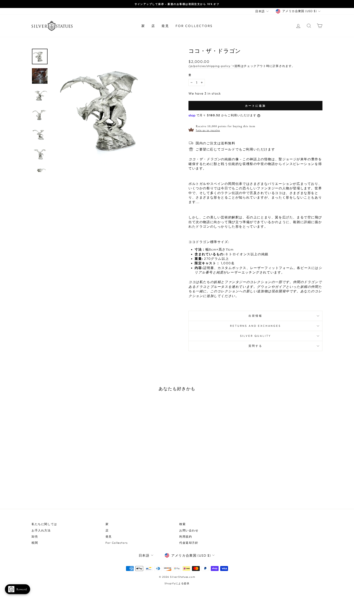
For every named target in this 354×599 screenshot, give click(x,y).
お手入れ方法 (41, 530)
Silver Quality (255, 335)
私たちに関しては (44, 524)
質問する (255, 345)
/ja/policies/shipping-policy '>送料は (216, 66)
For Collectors (194, 26)
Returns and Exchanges (255, 325)
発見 (165, 26)
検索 (182, 524)
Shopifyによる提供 (177, 583)
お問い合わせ (189, 530)
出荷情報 (255, 315)
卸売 (35, 536)
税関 (35, 543)
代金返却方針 (189, 543)
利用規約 (185, 536)
